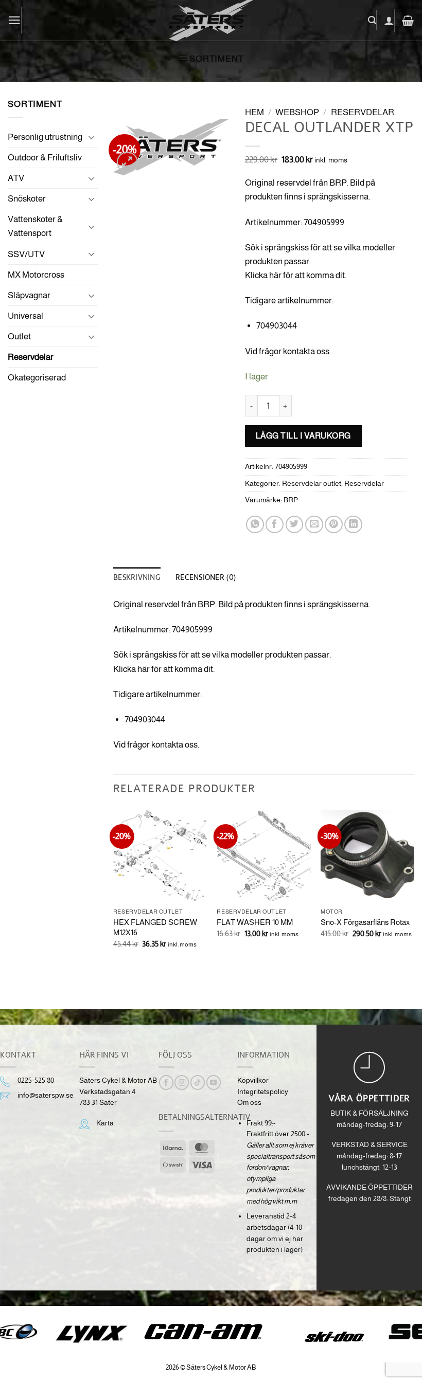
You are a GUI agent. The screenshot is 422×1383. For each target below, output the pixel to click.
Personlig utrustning (45, 137)
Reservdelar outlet (311, 483)
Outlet (19, 336)
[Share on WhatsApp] (255, 525)
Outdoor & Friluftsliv (45, 157)
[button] (15, 20)
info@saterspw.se (45, 1095)
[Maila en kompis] (314, 525)
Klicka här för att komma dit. (295, 275)
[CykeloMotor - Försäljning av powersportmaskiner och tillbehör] (211, 20)
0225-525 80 (35, 1080)
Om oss (249, 1102)
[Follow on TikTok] (197, 1082)
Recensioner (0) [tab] (205, 577)
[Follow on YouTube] (213, 1082)
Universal (25, 316)
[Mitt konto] (389, 20)
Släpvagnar (29, 295)
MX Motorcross (36, 275)
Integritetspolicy (262, 1092)
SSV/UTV (26, 254)
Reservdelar (31, 357)
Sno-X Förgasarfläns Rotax (365, 922)
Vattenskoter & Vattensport (35, 226)
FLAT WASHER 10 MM (255, 922)
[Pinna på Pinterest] (334, 525)
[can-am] (211, 1331)
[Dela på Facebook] (275, 525)
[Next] (413, 900)
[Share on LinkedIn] (353, 525)
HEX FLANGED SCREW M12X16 (155, 927)
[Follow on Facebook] (166, 1082)
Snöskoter (27, 199)
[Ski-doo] (333, 1336)
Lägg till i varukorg (303, 435)
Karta (105, 1123)
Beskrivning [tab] (136, 577)
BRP (291, 500)
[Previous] (113, 900)
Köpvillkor (253, 1080)
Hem (254, 112)
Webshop (297, 112)
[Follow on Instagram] (181, 1082)
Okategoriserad (37, 378)
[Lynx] (91, 1334)
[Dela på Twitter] (295, 525)
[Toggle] (91, 137)
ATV (16, 178)
